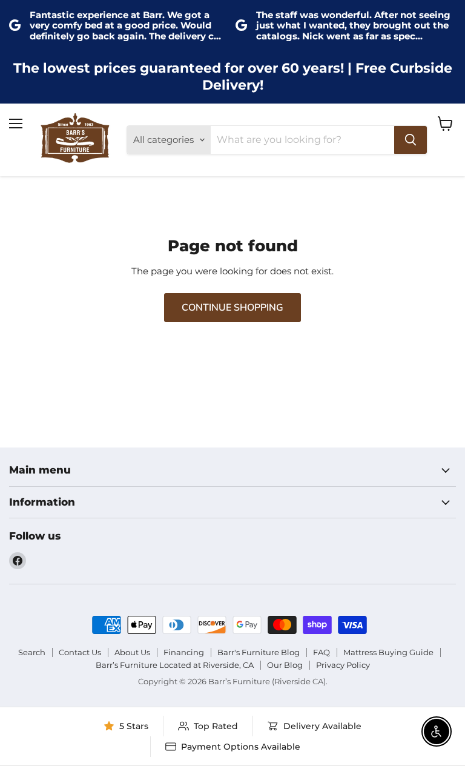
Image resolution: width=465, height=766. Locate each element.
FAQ (321, 652)
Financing (183, 652)
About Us (132, 652)
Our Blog (285, 665)
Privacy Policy (343, 665)
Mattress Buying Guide (388, 652)
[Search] (410, 140)
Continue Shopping (232, 307)
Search (31, 652)
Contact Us (80, 652)
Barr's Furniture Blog (258, 652)
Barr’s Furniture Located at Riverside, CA (175, 665)
